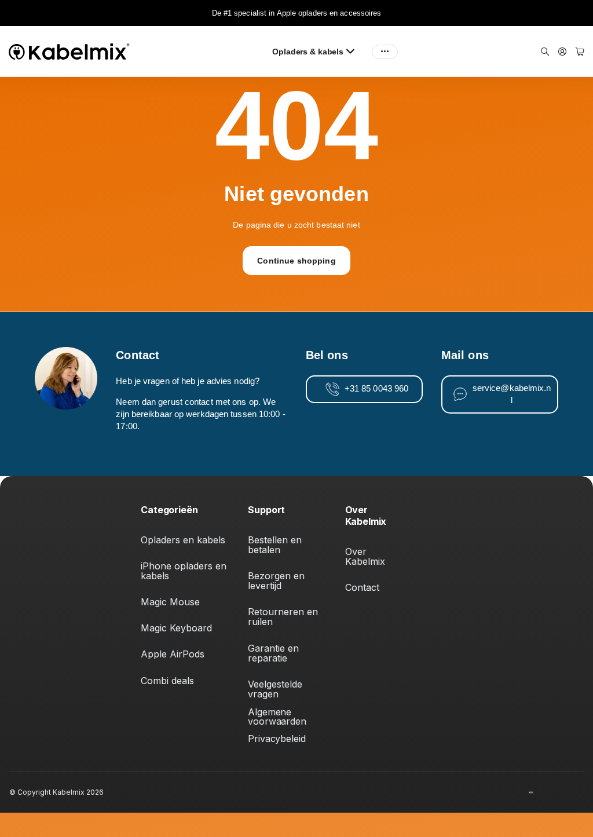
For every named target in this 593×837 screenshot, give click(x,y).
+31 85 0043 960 (377, 388)
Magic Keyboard (176, 628)
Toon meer (385, 51)
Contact (362, 587)
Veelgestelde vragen (276, 689)
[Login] (562, 52)
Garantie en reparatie (275, 653)
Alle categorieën (354, 51)
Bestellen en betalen (276, 544)
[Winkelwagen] (580, 52)
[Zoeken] (545, 52)
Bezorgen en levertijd (278, 580)
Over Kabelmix (365, 556)
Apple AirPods (172, 654)
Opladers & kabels (307, 51)
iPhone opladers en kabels (185, 571)
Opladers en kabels (183, 540)
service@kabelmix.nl (512, 394)
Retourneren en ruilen (284, 616)
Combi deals (167, 680)
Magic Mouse (170, 602)
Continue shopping (296, 260)
